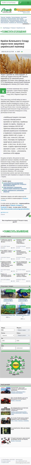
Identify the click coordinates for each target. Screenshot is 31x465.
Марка (3, 327)
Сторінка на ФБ (5, 462)
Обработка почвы (20, 391)
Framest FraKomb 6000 (21, 411)
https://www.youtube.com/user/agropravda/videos (15, 209)
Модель (19, 327)
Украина (3, 214)
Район (18, 333)
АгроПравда (6, 28)
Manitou (13, 400)
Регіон (3, 333)
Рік (2, 338)
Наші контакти (19, 459)
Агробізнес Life (21, 28)
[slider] (2, 344)
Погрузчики (18, 400)
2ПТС (12, 420)
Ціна (2, 345)
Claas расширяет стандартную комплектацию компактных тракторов (15, 188)
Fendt (16, 420)
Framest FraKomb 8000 (16, 413)
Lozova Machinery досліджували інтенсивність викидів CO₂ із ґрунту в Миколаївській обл (14, 184)
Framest (13, 411)
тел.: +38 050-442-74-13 (21, 461)
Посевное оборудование (17, 392)
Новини (13, 28)
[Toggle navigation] (28, 2)
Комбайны (26, 420)
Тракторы (13, 391)
